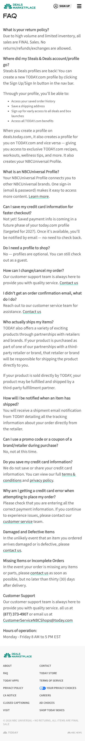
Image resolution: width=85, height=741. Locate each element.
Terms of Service (51, 681)
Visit (7, 710)
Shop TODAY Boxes (52, 710)
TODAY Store (48, 673)
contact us (12, 550)
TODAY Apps (11, 681)
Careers (45, 695)
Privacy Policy (13, 688)
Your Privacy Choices (61, 688)
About (7, 666)
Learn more (39, 196)
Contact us (69, 283)
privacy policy (41, 480)
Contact (45, 666)
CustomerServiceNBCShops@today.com (38, 620)
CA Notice (10, 695)
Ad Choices (47, 703)
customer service (18, 522)
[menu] (79, 6)
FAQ (5, 673)
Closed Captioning (16, 703)
